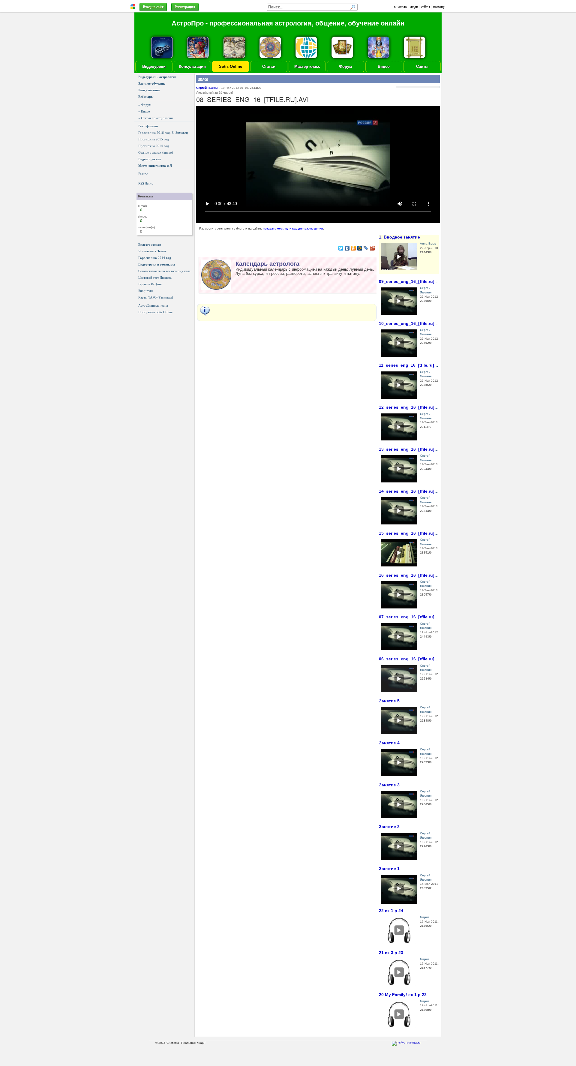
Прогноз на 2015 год (153, 139)
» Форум (144, 105)
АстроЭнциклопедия (153, 305)
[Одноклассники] (353, 248)
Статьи (268, 66)
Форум (345, 66)
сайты (425, 7)
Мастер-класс (307, 66)
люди (414, 7)
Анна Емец (428, 243)
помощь (439, 7)
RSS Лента (145, 183)
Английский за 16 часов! (214, 92)
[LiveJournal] (366, 248)
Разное (143, 174)
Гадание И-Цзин (150, 284)
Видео (384, 66)
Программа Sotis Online (155, 312)
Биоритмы (145, 291)
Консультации (192, 66)
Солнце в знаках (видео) (155, 152)
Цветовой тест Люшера (155, 277)
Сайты (422, 66)
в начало (400, 7)
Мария (424, 917)
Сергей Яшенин (207, 87)
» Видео (144, 111)
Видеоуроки (154, 66)
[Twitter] (341, 248)
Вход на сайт (153, 7)
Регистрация (185, 7)
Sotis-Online (230, 66)
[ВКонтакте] (347, 248)
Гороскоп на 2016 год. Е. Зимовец (163, 132)
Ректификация (148, 126)
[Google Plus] (372, 248)
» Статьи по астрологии (155, 118)
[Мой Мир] (360, 248)
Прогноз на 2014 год (153, 146)
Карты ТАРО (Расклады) (155, 297)
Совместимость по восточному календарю (166, 271)
